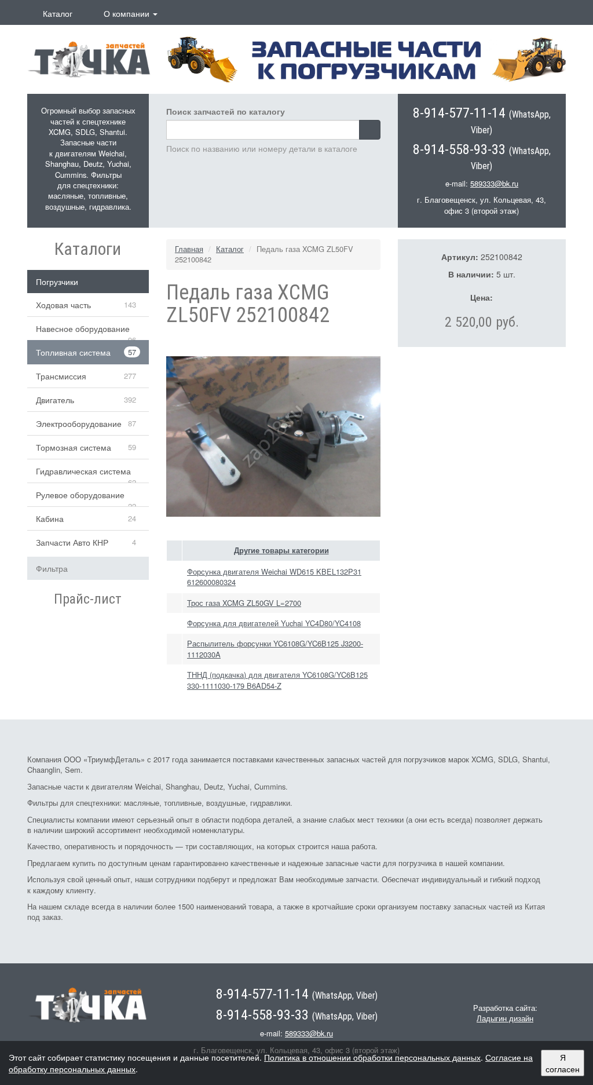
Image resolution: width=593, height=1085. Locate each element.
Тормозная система (73, 447)
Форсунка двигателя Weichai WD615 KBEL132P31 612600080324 (274, 576)
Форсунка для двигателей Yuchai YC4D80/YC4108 (274, 623)
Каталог (57, 13)
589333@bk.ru (494, 183)
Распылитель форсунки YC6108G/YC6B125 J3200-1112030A (275, 648)
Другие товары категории (281, 550)
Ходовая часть (63, 304)
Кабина (50, 518)
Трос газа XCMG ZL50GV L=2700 (244, 602)
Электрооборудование (79, 423)
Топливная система (73, 352)
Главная (189, 248)
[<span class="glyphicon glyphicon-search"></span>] (369, 130)
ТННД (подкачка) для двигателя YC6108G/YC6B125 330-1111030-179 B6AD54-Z (277, 680)
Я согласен (563, 1063)
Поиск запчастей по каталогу (225, 111)
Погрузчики (57, 281)
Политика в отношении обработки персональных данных (372, 1057)
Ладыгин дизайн (505, 1018)
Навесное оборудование (83, 328)
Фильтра (52, 568)
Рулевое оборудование (80, 495)
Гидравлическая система (83, 471)
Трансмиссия (61, 376)
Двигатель (55, 399)
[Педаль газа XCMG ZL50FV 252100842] (273, 435)
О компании (128, 13)
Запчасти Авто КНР (72, 542)
